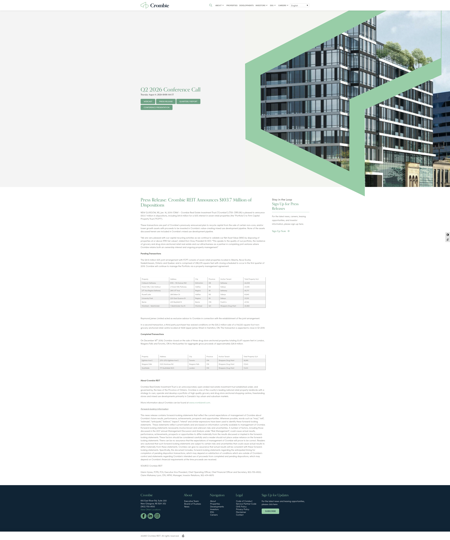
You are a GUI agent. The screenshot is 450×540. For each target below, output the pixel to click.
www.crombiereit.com (199, 402)
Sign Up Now (279, 231)
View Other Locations (151, 509)
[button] (211, 5)
